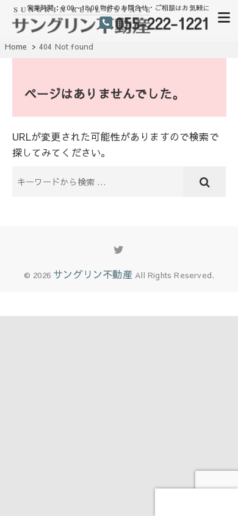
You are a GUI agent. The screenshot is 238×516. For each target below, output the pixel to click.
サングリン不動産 (92, 274)
